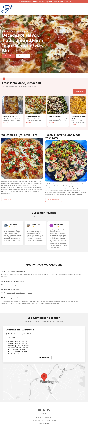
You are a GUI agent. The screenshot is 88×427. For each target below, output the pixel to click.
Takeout (30, 293)
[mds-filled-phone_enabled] (48, 410)
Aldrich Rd (57, 301)
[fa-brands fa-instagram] (44, 410)
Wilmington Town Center (35, 303)
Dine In (9, 293)
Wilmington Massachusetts (51, 303)
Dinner (18, 293)
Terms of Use (39, 417)
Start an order (44, 357)
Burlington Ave (65, 301)
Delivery (22, 293)
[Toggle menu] (86, 9)
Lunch (13, 293)
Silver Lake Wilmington (47, 301)
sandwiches (25, 285)
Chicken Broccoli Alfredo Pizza (66, 274)
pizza (8, 285)
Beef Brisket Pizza (25, 274)
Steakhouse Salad (36, 274)
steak (19, 285)
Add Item (5, 122)
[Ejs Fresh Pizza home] (7, 9)
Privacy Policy (48, 417)
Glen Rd (15, 303)
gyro (16, 285)
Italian (12, 285)
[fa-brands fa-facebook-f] (39, 410)
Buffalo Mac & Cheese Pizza (49, 274)
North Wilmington (23, 301)
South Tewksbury (23, 303)
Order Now (79, 91)
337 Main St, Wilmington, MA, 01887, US (19, 334)
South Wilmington (35, 301)
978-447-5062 (12, 337)
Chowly (47, 423)
